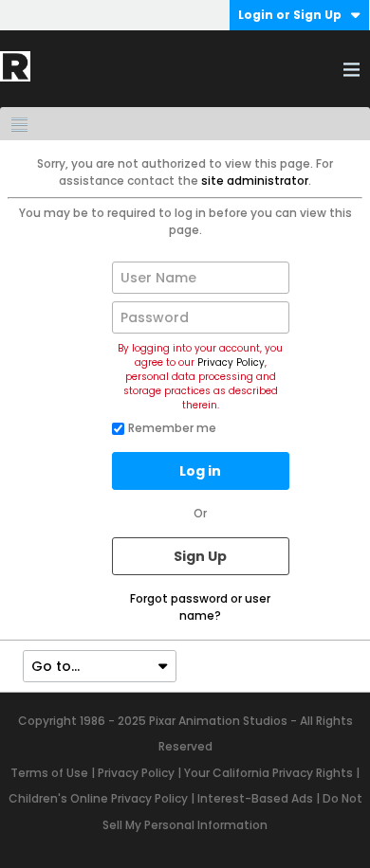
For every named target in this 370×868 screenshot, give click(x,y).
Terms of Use (49, 773)
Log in (200, 470)
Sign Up (200, 556)
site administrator (254, 180)
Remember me (172, 428)
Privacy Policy (231, 362)
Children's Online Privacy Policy (98, 798)
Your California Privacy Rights (268, 773)
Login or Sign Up (290, 15)
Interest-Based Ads (255, 798)
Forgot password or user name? (200, 607)
